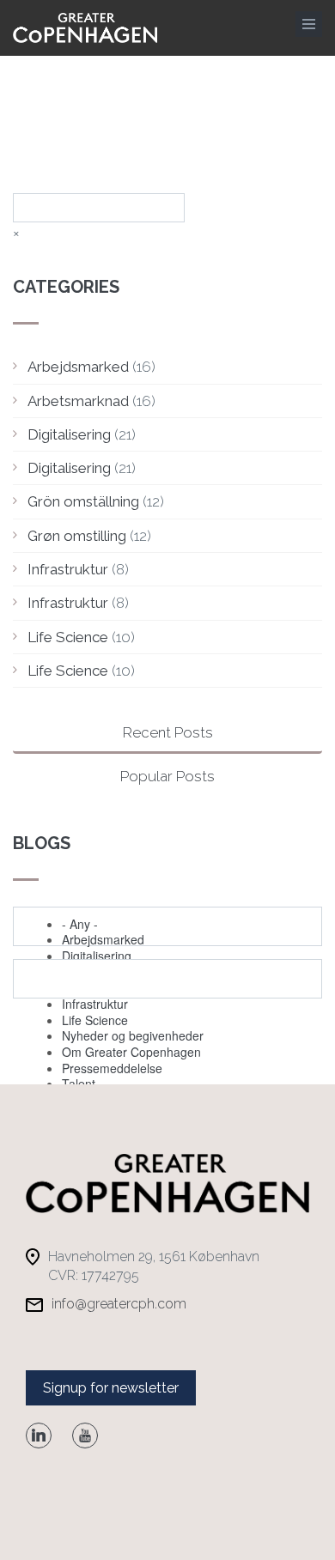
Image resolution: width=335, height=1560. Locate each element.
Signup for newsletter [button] (111, 1388)
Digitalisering (69, 434)
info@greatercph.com (119, 1304)
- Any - (80, 923)
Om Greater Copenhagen (131, 1051)
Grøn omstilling (76, 535)
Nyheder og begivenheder (133, 1035)
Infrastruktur (67, 569)
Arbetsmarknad (78, 401)
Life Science (67, 637)
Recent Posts (168, 732)
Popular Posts (167, 776)
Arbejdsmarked (78, 366)
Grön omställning (83, 501)
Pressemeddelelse (112, 1068)
